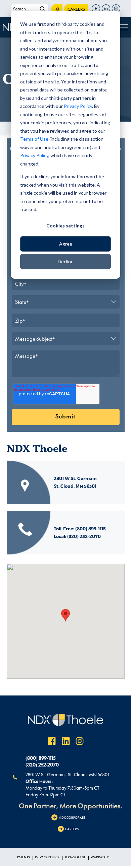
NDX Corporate (72, 817)
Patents (23, 857)
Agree (65, 244)
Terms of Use (34, 139)
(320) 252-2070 (42, 764)
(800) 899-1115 (40, 757)
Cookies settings (65, 225)
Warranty (100, 857)
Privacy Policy (78, 106)
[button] (65, 615)
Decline (66, 261)
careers (76, 9)
